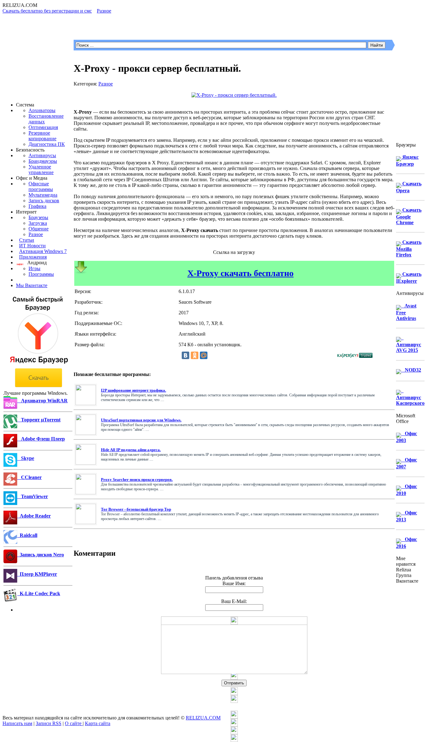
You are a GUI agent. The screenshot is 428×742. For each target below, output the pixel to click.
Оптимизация (43, 127)
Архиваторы (42, 110)
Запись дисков (44, 200)
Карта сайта (97, 723)
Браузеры (38, 217)
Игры (34, 268)
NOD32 (411, 370)
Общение (39, 228)
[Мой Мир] (203, 355)
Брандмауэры (43, 161)
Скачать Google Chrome (408, 216)
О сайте (74, 723)
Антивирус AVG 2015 (408, 344)
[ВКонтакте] (185, 355)
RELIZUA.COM (203, 717)
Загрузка (38, 223)
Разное (36, 234)
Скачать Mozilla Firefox (408, 248)
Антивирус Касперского (410, 397)
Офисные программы (41, 186)
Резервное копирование (42, 135)
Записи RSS (48, 723)
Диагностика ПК (47, 144)
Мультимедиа (43, 195)
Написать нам (17, 723)
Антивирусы (42, 155)
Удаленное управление (41, 169)
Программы (41, 274)
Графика (37, 206)
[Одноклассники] (194, 355)
